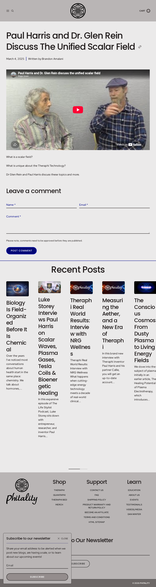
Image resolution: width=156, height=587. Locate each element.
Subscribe (37, 577)
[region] (78, 372)
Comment (13, 216)
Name (11, 204)
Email (9, 565)
